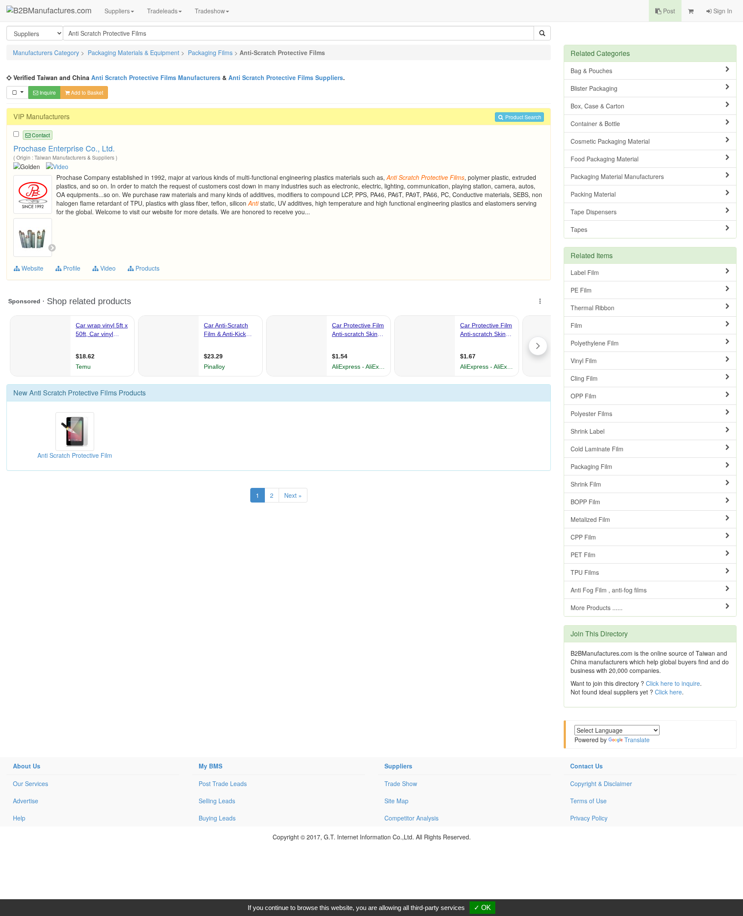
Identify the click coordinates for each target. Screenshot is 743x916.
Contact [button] (40, 135)
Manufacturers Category (46, 52)
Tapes (579, 229)
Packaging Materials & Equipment (133, 52)
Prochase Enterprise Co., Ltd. (64, 148)
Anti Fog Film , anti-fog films (609, 590)
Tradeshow (210, 10)
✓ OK (482, 907)
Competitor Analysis (411, 818)
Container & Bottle (595, 123)
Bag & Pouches (591, 70)
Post (668, 10)
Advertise (25, 800)
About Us (26, 766)
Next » (293, 495)
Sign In (722, 10)
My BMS (210, 766)
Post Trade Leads (223, 783)
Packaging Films (210, 52)
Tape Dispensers (594, 211)
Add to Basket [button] (86, 92)
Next (52, 248)
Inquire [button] (47, 92)
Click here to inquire (673, 683)
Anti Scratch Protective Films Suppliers (285, 77)
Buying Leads (217, 818)
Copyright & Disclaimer (601, 783)
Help (19, 818)
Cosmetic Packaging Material (610, 141)
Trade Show (400, 783)
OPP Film (583, 396)
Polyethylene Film (595, 343)
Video (107, 268)
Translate (637, 739)
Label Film (585, 272)
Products (147, 268)
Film (576, 325)
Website (31, 268)
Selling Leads (217, 800)
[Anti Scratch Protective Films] (33, 193)
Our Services (30, 783)
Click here (668, 692)
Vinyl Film (584, 360)
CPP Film (583, 537)
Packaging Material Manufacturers (617, 176)
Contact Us (586, 766)
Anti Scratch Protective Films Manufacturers (156, 77)
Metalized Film (590, 519)
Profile (70, 268)
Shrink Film (586, 484)
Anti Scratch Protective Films (73, 393)
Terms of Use (588, 800)
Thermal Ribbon (592, 307)
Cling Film (584, 378)
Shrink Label (588, 431)
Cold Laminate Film (597, 448)
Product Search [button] (522, 116)
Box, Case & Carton (597, 106)
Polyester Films (591, 413)
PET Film (583, 554)
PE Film (581, 290)
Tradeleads (162, 10)
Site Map (396, 800)
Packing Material (593, 194)
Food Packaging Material (605, 158)
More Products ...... (597, 607)
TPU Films (585, 572)
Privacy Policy (589, 818)
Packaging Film (591, 466)
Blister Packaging (594, 88)
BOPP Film (585, 501)
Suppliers (117, 10)
